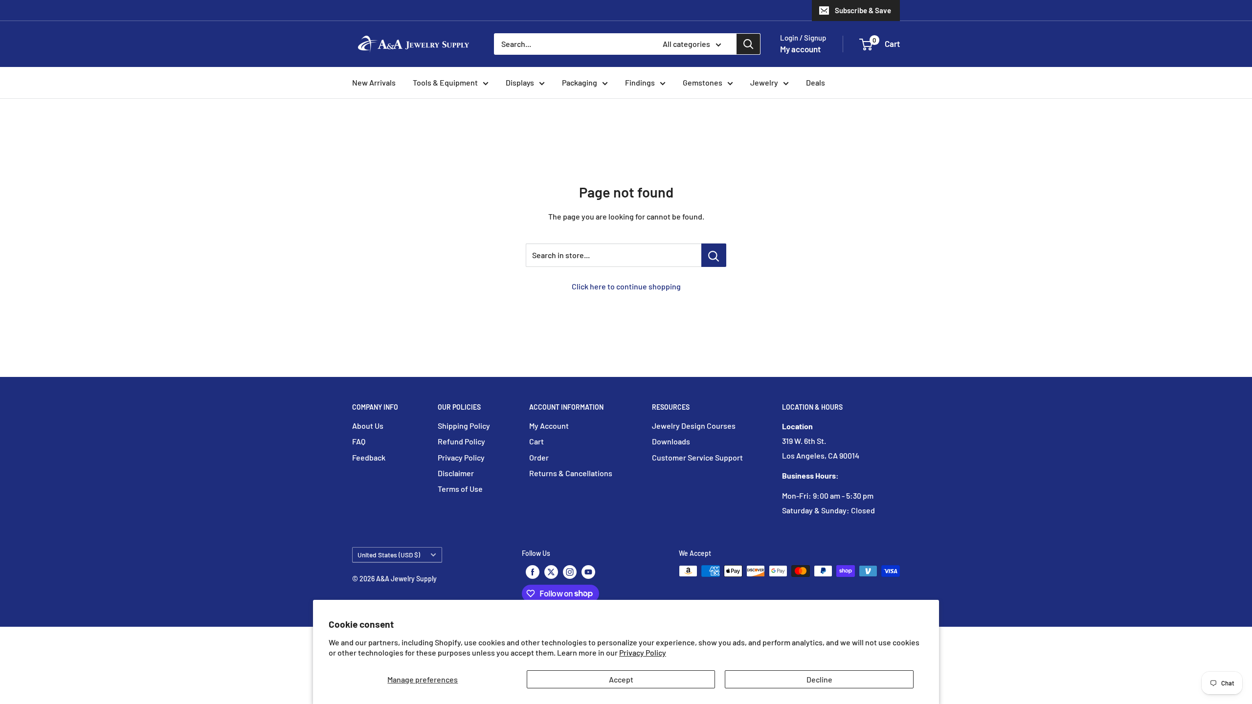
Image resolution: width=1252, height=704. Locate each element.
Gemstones (702, 82)
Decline (819, 679)
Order (539, 457)
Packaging (579, 82)
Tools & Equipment (445, 82)
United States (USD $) (389, 554)
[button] (865, 44)
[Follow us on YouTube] (588, 572)
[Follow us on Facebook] (532, 572)
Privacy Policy (642, 652)
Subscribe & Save (863, 10)
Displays (520, 82)
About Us (367, 425)
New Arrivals (374, 82)
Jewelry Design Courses (694, 425)
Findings (640, 82)
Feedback (368, 457)
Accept (621, 679)
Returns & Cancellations (570, 473)
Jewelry (764, 82)
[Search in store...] (713, 255)
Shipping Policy (464, 425)
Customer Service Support (697, 457)
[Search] (748, 44)
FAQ (358, 441)
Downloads (671, 441)
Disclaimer (456, 473)
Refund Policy (461, 441)
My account (800, 49)
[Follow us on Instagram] (570, 572)
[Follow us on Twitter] (551, 572)
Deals (815, 82)
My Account (549, 425)
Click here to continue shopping (626, 286)
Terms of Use (460, 488)
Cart (536, 441)
